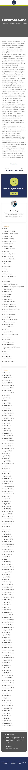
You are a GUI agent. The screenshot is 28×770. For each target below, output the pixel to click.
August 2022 (7, 451)
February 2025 (7, 380)
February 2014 (7, 675)
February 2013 (7, 705)
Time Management (9, 344)
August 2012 (7, 710)
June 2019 (6, 529)
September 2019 (8, 521)
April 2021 (6, 476)
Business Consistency (9, 231)
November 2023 (8, 413)
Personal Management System (12, 309)
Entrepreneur (7, 266)
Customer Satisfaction (10, 259)
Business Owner (8, 236)
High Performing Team (10, 276)
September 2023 (8, 418)
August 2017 (7, 572)
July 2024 (6, 395)
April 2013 (6, 700)
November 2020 (8, 488)
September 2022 (8, 448)
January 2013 (7, 708)
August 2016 (7, 599)
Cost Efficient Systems (9, 249)
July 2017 (6, 574)
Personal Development (10, 304)
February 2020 (7, 511)
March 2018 (7, 562)
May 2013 (6, 698)
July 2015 (6, 632)
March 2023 (7, 433)
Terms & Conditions (13, 762)
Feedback (6, 271)
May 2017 (6, 579)
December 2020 (8, 486)
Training (6, 354)
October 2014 (7, 655)
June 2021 (6, 471)
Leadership (7, 281)
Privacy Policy (19, 762)
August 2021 (7, 466)
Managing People (8, 289)
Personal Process (8, 312)
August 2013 (7, 690)
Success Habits (8, 337)
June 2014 (6, 665)
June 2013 (6, 695)
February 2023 (7, 435)
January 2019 (7, 541)
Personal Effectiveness (10, 306)
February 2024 (7, 408)
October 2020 (7, 491)
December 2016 (8, 589)
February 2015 (7, 645)
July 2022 (6, 453)
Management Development (11, 284)
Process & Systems (9, 327)
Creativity (6, 251)
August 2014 (7, 660)
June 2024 (6, 398)
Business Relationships (10, 241)
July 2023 (6, 423)
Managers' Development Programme (14, 286)
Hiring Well (7, 279)
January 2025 (7, 383)
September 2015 (8, 627)
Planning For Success (9, 322)
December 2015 (8, 620)
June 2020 (6, 501)
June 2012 (6, 715)
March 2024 (7, 405)
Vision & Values (8, 359)
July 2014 (6, 662)
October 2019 (7, 519)
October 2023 (7, 415)
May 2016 (6, 607)
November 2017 (8, 567)
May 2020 (6, 504)
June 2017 (6, 577)
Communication (8, 246)
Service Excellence (8, 332)
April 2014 (6, 670)
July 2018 (6, 557)
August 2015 (7, 630)
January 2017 (7, 587)
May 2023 (6, 428)
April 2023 (6, 430)
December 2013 (8, 680)
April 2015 (6, 640)
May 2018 (6, 559)
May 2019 (6, 531)
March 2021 (7, 478)
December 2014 (8, 650)
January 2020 (7, 514)
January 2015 (7, 647)
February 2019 (7, 539)
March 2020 (7, 509)
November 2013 (8, 683)
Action (5, 228)
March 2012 (7, 723)
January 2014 (7, 678)
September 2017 (8, 569)
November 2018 (8, 546)
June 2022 (6, 456)
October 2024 (7, 390)
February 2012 (7, 726)
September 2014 (8, 657)
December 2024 (8, 385)
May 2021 (6, 473)
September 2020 (8, 494)
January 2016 (7, 617)
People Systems (8, 299)
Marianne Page (8, 291)
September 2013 (8, 688)
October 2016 (7, 594)
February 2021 (7, 481)
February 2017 (7, 584)
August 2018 (7, 554)
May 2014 (6, 668)
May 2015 (6, 637)
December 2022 (8, 441)
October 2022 (7, 446)
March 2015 (7, 642)
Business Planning (9, 238)
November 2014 (8, 652)
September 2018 (8, 552)
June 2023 (6, 425)
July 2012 (6, 713)
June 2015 (6, 635)
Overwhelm (7, 296)
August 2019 (7, 524)
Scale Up (6, 329)
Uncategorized (7, 356)
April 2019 (6, 534)
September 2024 (8, 393)
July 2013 (6, 693)
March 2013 (7, 703)
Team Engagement (9, 342)
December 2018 (8, 544)
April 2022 (6, 461)
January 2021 (7, 483)
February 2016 (7, 615)
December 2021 (8, 463)
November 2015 (8, 622)
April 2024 (6, 403)
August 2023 (7, 420)
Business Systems (8, 244)
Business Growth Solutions (11, 233)
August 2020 (7, 496)
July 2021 (6, 468)
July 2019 (6, 526)
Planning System (8, 324)
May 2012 (6, 718)
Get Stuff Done (8, 274)
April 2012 (6, 720)
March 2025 (7, 378)
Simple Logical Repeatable (11, 334)
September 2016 (8, 597)
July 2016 (6, 602)
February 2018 (7, 564)
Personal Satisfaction (9, 314)
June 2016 (6, 604)
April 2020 (6, 506)
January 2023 (7, 438)
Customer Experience (9, 254)
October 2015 (7, 625)
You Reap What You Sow (10, 361)
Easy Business (7, 261)
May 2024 (6, 400)
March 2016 (7, 612)
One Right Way (8, 294)
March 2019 (7, 536)
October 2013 (7, 685)
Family (5, 269)
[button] (2, 2)
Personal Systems (8, 317)
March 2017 (7, 582)
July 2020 (6, 499)
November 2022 (8, 443)
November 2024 (8, 388)
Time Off (6, 351)
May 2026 (6, 372)
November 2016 (8, 592)
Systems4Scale (7, 339)
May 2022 (6, 458)
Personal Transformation (10, 319)
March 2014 (7, 673)
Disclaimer (24, 762)
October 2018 (7, 549)
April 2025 (6, 375)
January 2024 (7, 410)
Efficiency (6, 264)
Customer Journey (8, 256)
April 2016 (6, 609)
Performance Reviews (9, 301)
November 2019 (8, 516)
